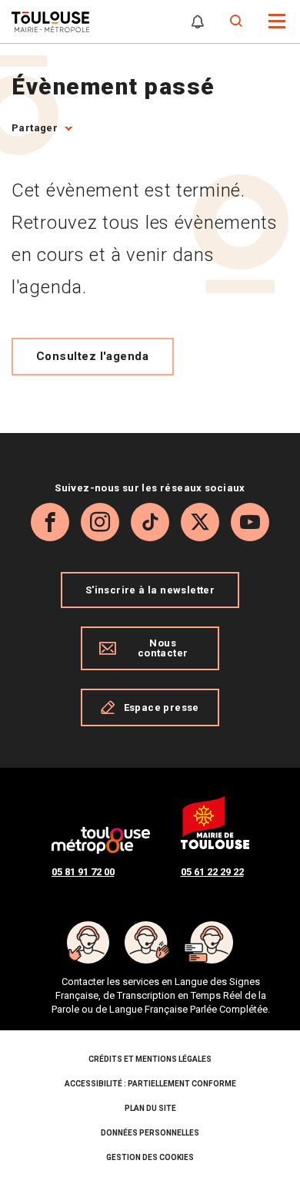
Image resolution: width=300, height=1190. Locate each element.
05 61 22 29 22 (212, 872)
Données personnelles (150, 1133)
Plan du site (150, 1108)
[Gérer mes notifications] (197, 21)
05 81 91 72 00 (83, 872)
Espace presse (161, 707)
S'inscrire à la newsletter (150, 590)
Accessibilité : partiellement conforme (150, 1083)
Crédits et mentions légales (150, 1059)
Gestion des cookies (150, 1157)
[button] (277, 20)
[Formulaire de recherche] (236, 21)
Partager (35, 128)
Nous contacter (163, 648)
